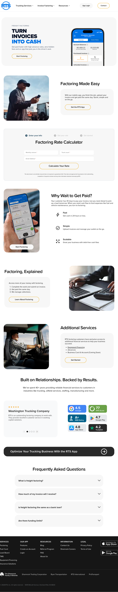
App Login (86, 6)
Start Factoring (21, 56)
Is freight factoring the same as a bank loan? (40, 507)
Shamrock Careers (68, 549)
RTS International (78, 574)
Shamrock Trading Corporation (34, 574)
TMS (2, 556)
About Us (44, 556)
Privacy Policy (86, 545)
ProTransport (94, 574)
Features (23, 545)
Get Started (75, 360)
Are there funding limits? (30, 520)
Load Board (4, 553)
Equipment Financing (8, 560)
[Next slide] (37, 431)
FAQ (42, 553)
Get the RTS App (78, 107)
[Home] (6, 5)
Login (22, 553)
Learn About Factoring (24, 299)
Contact (103, 6)
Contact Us (64, 545)
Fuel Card (4, 549)
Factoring (4, 545)
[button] (27, 431)
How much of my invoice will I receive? (37, 494)
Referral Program (47, 549)
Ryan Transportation (59, 574)
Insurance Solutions (8, 564)
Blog (42, 545)
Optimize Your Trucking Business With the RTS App (43, 451)
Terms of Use (86, 549)
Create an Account (27, 549)
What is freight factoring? (30, 480)
